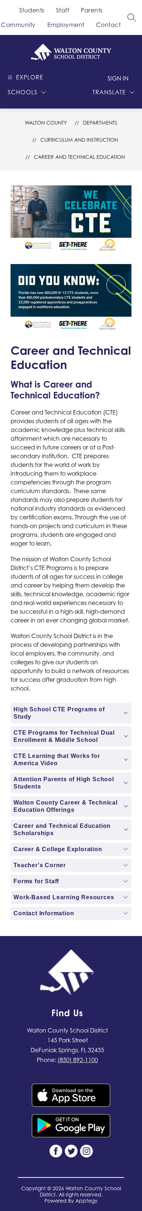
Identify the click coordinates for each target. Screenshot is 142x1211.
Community (18, 24)
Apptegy (86, 1201)
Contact (108, 24)
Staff (63, 10)
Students (31, 10)
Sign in (118, 78)
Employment (65, 24)
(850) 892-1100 (78, 1059)
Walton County (46, 122)
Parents (92, 10)
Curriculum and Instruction (79, 140)
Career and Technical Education (79, 157)
